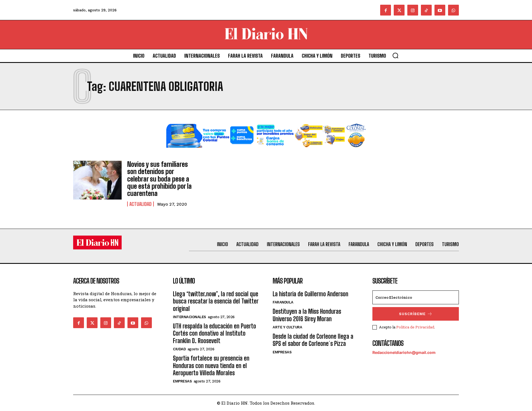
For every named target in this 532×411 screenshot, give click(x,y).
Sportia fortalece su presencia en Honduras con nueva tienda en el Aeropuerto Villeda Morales (211, 365)
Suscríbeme (412, 314)
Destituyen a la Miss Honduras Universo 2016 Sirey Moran (307, 315)
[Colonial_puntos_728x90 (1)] (266, 152)
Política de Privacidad (415, 327)
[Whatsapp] (453, 10)
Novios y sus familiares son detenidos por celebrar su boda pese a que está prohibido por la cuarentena (159, 179)
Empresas (182, 381)
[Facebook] (385, 10)
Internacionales (189, 317)
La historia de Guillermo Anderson (310, 294)
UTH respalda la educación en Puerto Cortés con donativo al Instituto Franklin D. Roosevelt (214, 333)
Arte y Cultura (287, 327)
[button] (395, 55)
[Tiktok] (426, 10)
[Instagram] (412, 10)
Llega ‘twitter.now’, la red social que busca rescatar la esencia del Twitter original (215, 301)
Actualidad (140, 203)
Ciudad (179, 349)
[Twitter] (399, 10)
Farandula (283, 302)
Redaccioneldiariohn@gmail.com (404, 352)
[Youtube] (439, 10)
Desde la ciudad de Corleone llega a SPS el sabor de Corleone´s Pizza (313, 340)
